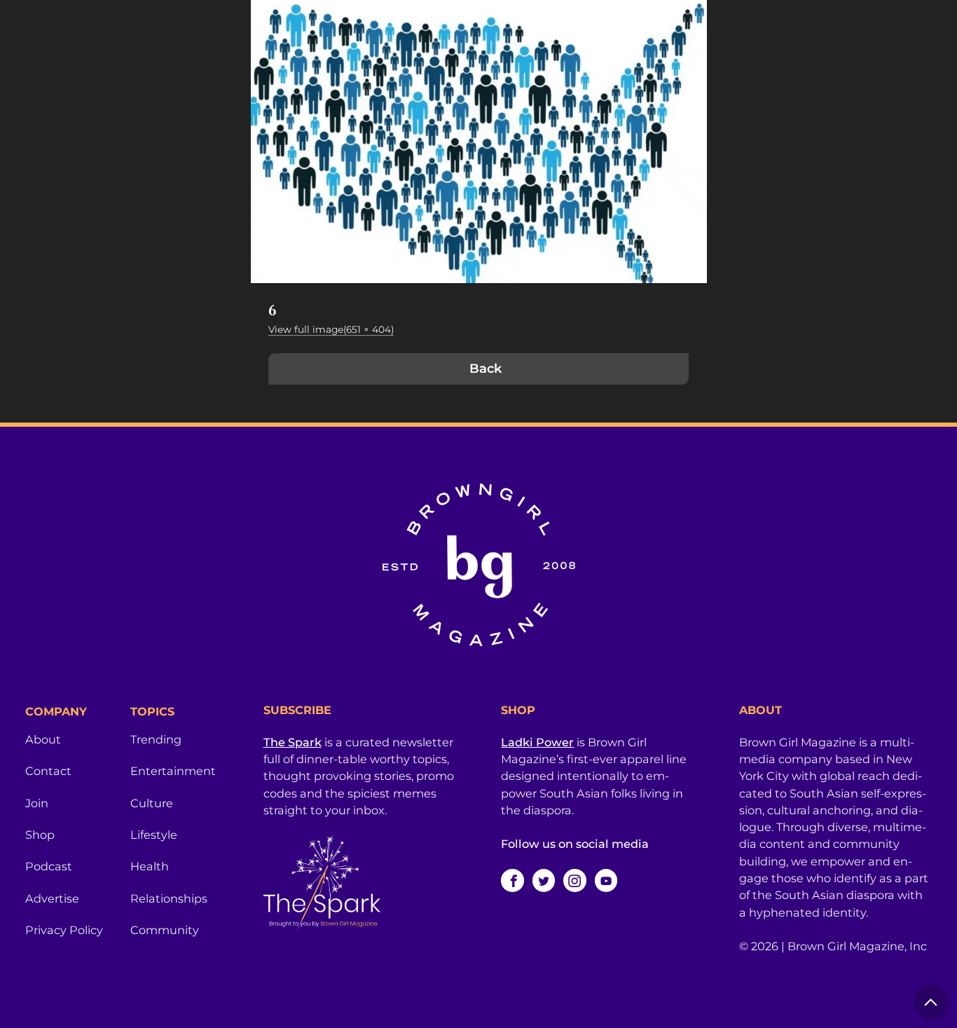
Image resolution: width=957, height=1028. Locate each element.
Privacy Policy (64, 930)
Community (164, 930)
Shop (40, 835)
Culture (151, 803)
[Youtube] (606, 880)
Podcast (48, 866)
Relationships (168, 898)
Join (36, 803)
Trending (155, 739)
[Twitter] (543, 880)
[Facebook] (512, 880)
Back (485, 368)
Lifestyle (153, 835)
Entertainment (173, 771)
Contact (48, 771)
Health (149, 866)
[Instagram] (574, 880)
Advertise (52, 898)
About (43, 739)
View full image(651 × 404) (331, 329)
